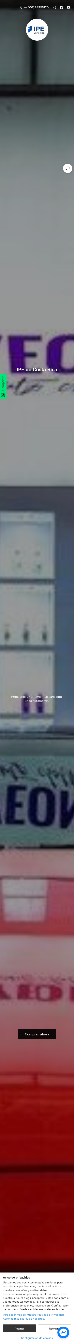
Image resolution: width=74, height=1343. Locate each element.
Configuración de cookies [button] (37, 1338)
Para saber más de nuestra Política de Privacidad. (34, 1314)
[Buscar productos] (67, 168)
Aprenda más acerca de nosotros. (24, 1318)
